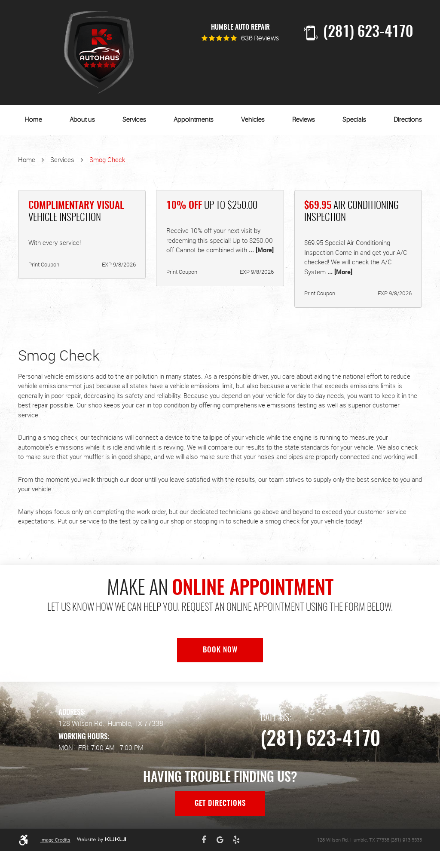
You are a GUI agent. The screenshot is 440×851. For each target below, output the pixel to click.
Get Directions (220, 803)
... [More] (260, 249)
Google (220, 840)
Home (33, 119)
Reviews (303, 119)
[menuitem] (33, 120)
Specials (354, 119)
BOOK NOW (220, 650)
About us (82, 119)
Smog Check (107, 159)
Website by (101, 839)
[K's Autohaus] (98, 52)
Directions (408, 119)
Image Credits (55, 839)
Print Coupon (43, 264)
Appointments (194, 119)
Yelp (236, 840)
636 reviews (260, 38)
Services (134, 119)
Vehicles (253, 119)
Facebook (204, 840)
